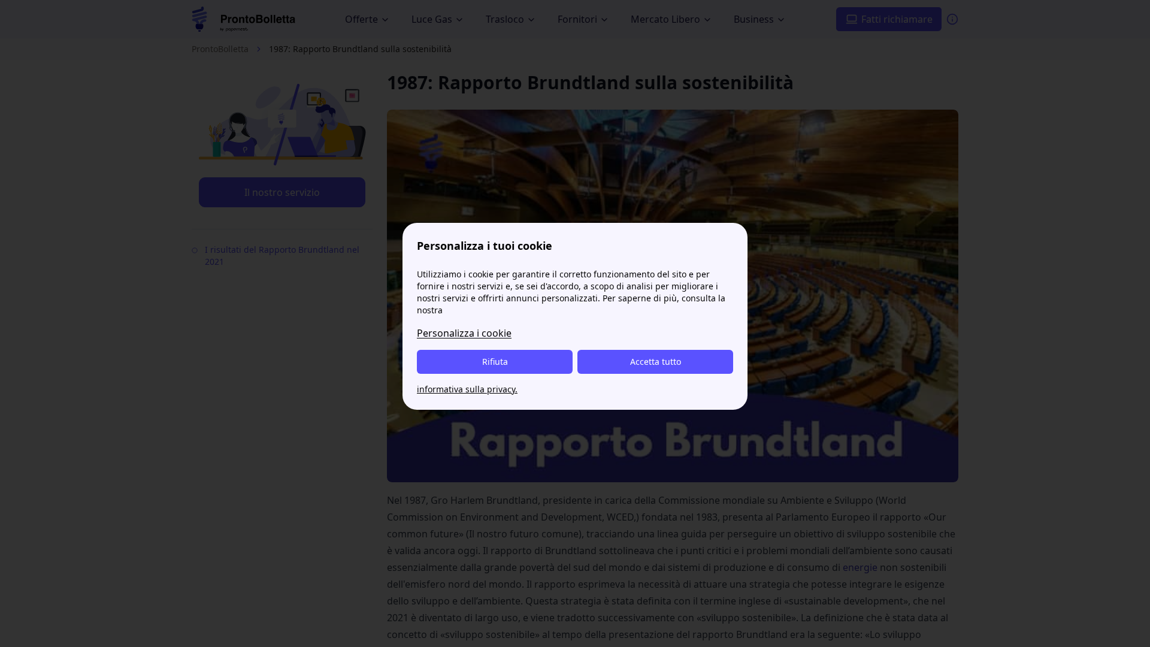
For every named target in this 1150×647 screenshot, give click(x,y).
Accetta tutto (655, 361)
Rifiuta (495, 361)
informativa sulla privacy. (467, 389)
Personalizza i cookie (464, 333)
